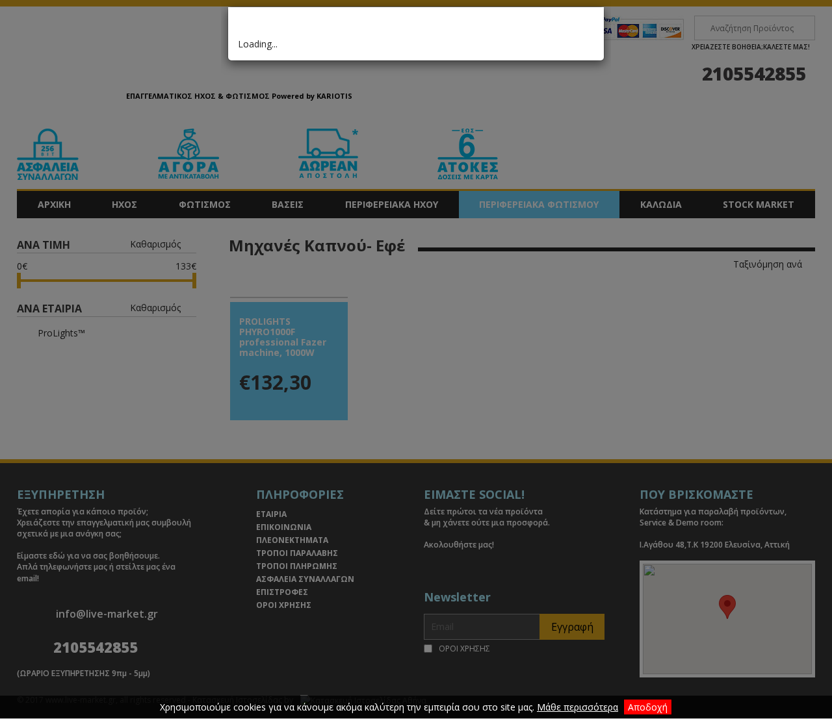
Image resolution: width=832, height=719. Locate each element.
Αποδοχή (648, 707)
